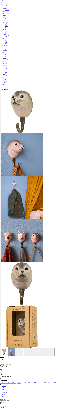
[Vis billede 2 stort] (21, 154)
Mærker (14, 5)
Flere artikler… (3, 395)
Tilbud (12, 5)
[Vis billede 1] (4, 352)
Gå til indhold (1, 0)
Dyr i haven (3, 5)
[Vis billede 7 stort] (21, 326)
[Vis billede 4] (27, 352)
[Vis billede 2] (12, 352)
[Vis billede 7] (51, 352)
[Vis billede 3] (19, 352)
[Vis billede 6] (43, 352)
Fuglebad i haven (4, 393)
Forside (1, 5)
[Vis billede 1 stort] (21, 111)
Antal (1, 365)
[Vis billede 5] (35, 352)
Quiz (2, 396)
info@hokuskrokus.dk (2, 399)
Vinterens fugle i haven (4, 392)
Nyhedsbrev (3, 389)
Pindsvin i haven (3, 394)
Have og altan (6, 5)
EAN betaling (3, 387)
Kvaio (3, 407)
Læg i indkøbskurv (6, 365)
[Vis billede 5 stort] (21, 283)
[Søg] (7, 3)
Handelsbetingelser (4, 386)
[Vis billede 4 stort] (21, 240)
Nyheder (10, 5)
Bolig (8, 5)
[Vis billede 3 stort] (21, 197)
